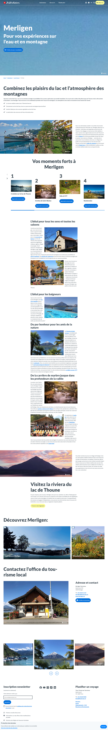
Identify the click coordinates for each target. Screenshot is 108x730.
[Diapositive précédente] (7, 174)
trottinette (36, 363)
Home (5, 78)
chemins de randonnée (47, 256)
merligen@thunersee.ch (82, 594)
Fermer (103, 727)
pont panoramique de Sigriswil (41, 364)
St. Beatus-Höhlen (50, 196)
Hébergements (79, 705)
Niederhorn (82, 145)
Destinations (42, 2)
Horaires (78, 701)
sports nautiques (35, 256)
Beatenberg (76, 191)
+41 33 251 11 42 (81, 592)
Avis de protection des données (9, 728)
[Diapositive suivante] (7, 178)
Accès (77, 703)
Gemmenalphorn (99, 196)
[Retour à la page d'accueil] (12, 3)
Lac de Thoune (16, 78)
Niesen (81, 136)
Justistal (60, 434)
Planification (62, 2)
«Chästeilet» (71, 422)
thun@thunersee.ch (81, 698)
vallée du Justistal (91, 143)
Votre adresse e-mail (10, 693)
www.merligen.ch (80, 596)
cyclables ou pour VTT (71, 370)
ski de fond (51, 443)
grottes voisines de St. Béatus (45, 408)
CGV (85, 705)
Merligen (104, 73)
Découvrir (52, 2)
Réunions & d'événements (82, 707)
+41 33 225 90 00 (81, 697)
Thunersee (28, 189)
